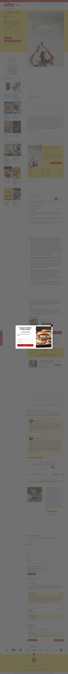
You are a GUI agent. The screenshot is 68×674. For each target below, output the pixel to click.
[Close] (52, 326)
